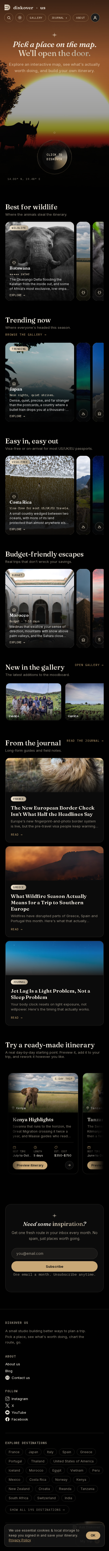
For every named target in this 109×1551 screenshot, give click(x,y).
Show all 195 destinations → (37, 1510)
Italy (50, 1452)
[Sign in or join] (95, 17)
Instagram (20, 1399)
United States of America (73, 1461)
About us (12, 1364)
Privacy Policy (20, 1540)
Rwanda (65, 1489)
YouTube (19, 1412)
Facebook (20, 1419)
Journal (58, 17)
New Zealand (19, 1489)
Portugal (15, 1461)
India (68, 1498)
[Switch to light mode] (19, 17)
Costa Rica (37, 1480)
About (80, 17)
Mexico (14, 1480)
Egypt (56, 1470)
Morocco (36, 1470)
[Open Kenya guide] (69, 1165)
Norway (61, 1480)
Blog (8, 1371)
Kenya (81, 1480)
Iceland (14, 1470)
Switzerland (46, 1498)
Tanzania (87, 1489)
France (14, 1452)
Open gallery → (89, 665)
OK (93, 1535)
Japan (33, 1452)
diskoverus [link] (29, 7)
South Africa (18, 1498)
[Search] (8, 17)
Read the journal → (85, 740)
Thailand (37, 1461)
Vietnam (76, 1470)
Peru (96, 1470)
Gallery (36, 17)
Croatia (44, 1489)
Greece (86, 1452)
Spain (66, 1452)
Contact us (21, 1378)
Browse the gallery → (25, 334)
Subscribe (54, 1266)
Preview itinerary (30, 1165)
